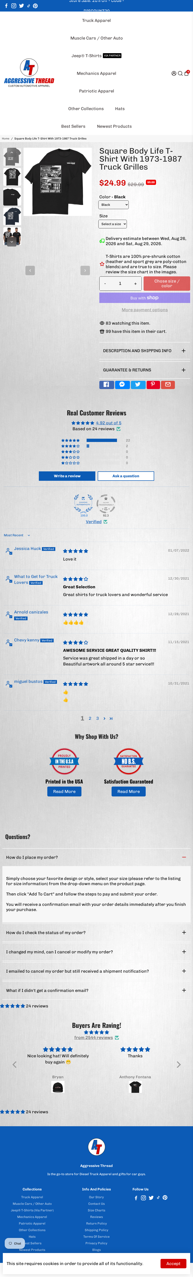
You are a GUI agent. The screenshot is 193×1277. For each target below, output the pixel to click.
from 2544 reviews (93, 1037)
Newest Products (114, 126)
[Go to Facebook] (6, 6)
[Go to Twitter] (21, 6)
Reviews (96, 1217)
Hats (120, 108)
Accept (173, 1263)
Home (5, 138)
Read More (64, 791)
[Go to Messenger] (122, 385)
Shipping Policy (96, 1230)
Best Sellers (73, 126)
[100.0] (83, 503)
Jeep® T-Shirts (96, 55)
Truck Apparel (96, 20)
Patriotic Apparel (96, 91)
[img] (75, 551)
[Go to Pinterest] (35, 6)
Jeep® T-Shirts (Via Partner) (32, 1210)
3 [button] (97, 718)
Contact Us (96, 1203)
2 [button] (90, 718)
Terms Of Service (96, 1236)
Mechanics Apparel (96, 73)
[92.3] (105, 503)
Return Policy (96, 1223)
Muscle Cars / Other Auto (96, 38)
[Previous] (11, 152)
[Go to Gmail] (168, 385)
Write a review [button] (67, 476)
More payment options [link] (145, 309)
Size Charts (96, 1210)
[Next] (11, 242)
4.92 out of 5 (108, 423)
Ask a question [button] (126, 476)
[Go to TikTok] (28, 6)
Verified (94, 521)
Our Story (96, 1197)
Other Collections (86, 108)
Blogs (96, 1250)
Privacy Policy (96, 1243)
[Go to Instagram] (14, 6)
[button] (70, 440)
